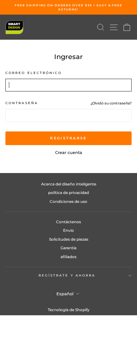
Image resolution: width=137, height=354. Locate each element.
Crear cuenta (68, 152)
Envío (68, 230)
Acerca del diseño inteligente (68, 184)
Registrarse (68, 138)
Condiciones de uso (68, 201)
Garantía (68, 247)
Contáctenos (68, 221)
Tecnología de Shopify (69, 309)
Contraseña (21, 103)
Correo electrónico (33, 73)
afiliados (68, 256)
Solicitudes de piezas (68, 239)
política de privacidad (68, 192)
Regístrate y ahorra (67, 275)
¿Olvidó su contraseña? (111, 103)
